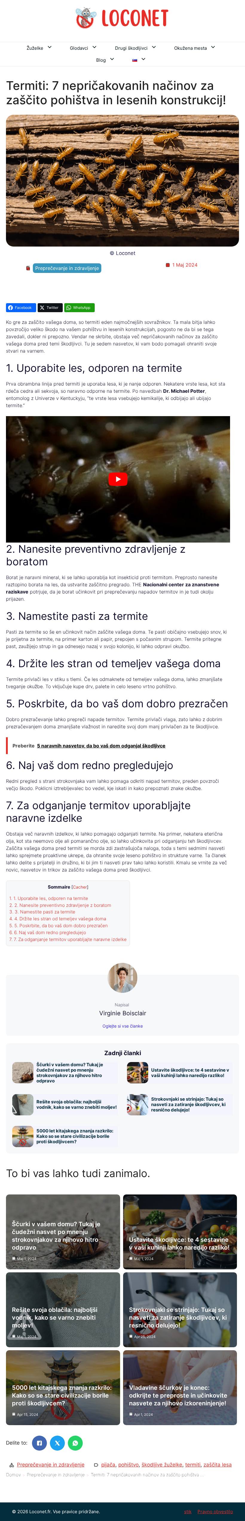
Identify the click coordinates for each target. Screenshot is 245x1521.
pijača (108, 1465)
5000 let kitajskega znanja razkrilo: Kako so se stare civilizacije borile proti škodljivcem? (74, 1136)
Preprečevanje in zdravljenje (67, 268)
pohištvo (128, 1465)
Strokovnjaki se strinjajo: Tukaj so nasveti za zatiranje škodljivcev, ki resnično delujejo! (188, 1104)
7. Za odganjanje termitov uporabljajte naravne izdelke (68, 939)
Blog (101, 60)
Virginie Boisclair (122, 1013)
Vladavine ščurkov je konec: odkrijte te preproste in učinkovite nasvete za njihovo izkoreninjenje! (178, 1395)
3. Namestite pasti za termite (42, 912)
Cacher (80, 887)
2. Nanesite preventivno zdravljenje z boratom (60, 905)
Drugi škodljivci (131, 48)
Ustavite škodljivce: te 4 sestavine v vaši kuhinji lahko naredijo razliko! (190, 1072)
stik (188, 1511)
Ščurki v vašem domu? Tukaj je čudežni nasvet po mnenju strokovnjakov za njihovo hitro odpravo (69, 1073)
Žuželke (35, 48)
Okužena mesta (190, 48)
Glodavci (79, 48)
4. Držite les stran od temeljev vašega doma (57, 919)
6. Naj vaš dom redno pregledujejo (47, 932)
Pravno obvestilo (215, 1511)
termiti (192, 1465)
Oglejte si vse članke (122, 1025)
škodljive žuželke (162, 1465)
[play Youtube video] (118, 479)
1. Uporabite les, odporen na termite (48, 898)
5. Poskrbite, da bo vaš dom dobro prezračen (58, 925)
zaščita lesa (217, 1465)
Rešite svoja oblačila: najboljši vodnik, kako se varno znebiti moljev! (76, 1104)
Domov (13, 1475)
